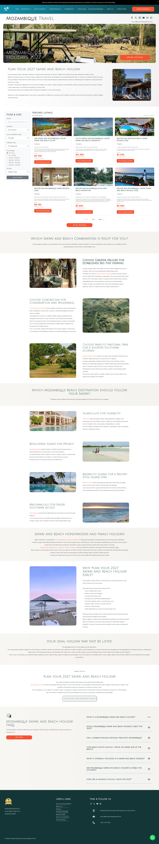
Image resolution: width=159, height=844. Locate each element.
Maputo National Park (90, 356)
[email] (147, 18)
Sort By (9, 168)
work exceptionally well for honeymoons (68, 540)
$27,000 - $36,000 (14, 162)
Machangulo (34, 513)
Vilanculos (86, 419)
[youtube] (143, 18)
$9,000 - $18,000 (14, 158)
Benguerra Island (35, 449)
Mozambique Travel (37, 685)
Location (9, 126)
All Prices (12, 153)
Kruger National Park (103, 274)
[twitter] (135, 18)
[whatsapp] (151, 18)
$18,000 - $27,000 (14, 160)
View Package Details (43, 162)
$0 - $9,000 (12, 155)
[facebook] (131, 18)
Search (9, 118)
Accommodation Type (14, 134)
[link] (52, 142)
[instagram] (139, 18)
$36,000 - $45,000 (14, 165)
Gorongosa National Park (38, 308)
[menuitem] (17, 9)
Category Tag (11, 142)
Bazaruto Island (88, 482)
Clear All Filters (18, 177)
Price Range (11, 150)
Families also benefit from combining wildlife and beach (58, 547)
